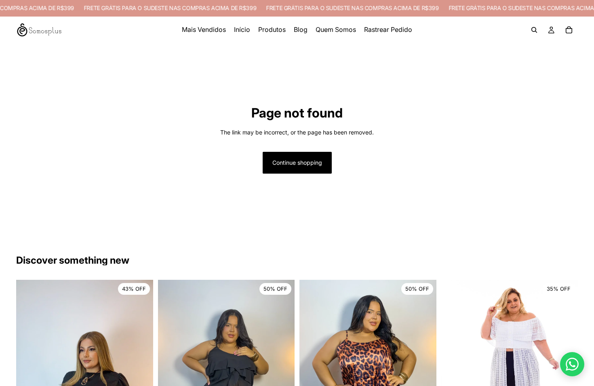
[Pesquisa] (534, 30)
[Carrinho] (569, 30)
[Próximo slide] (282, 375)
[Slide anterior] (170, 375)
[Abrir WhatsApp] (572, 364)
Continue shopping (297, 162)
